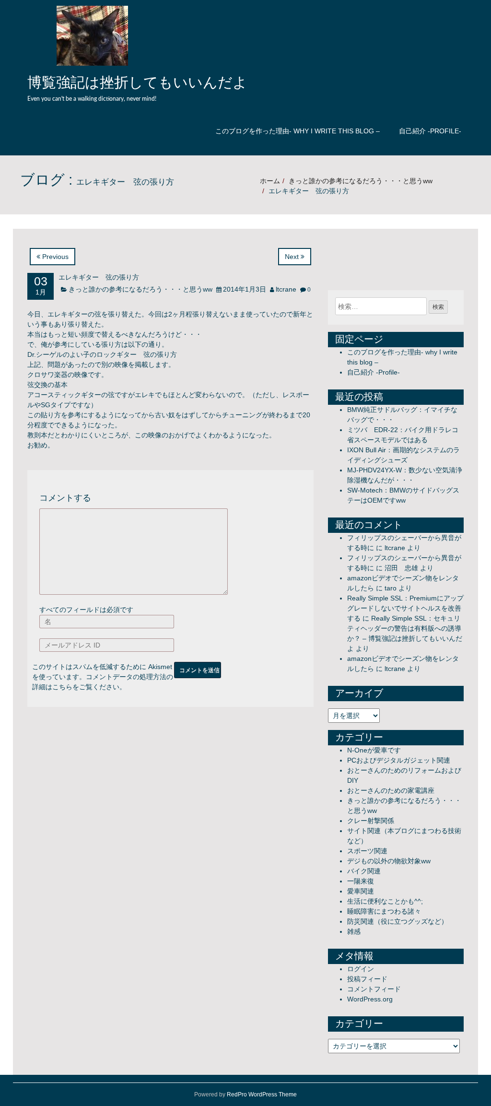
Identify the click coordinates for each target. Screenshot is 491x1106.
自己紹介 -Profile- (430, 131)
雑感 (354, 931)
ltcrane (286, 289)
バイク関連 (364, 871)
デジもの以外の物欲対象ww (389, 861)
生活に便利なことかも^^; (385, 901)
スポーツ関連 (367, 851)
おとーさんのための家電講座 (390, 790)
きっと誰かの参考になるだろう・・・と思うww (361, 181)
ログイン (360, 969)
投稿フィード (367, 979)
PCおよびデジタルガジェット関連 (398, 760)
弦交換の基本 (47, 384)
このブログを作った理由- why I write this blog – (297, 131)
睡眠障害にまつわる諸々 (384, 911)
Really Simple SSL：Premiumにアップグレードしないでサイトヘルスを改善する (405, 608)
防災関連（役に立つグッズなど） (397, 921)
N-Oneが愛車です (374, 750)
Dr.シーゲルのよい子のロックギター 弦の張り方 (102, 354)
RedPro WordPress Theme (262, 1094)
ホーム (270, 181)
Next (293, 256)
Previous (54, 256)
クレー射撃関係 (370, 820)
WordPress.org (370, 999)
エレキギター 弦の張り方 (98, 277)
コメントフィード (374, 989)
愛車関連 (360, 891)
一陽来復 (360, 881)
